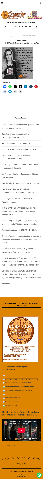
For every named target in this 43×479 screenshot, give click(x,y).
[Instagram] (12, 26)
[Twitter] (9, 26)
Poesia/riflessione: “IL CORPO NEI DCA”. (19, 230)
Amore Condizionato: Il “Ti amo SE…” (17, 143)
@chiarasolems (8, 445)
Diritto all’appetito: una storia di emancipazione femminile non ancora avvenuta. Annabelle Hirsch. (21, 239)
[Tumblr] (22, 26)
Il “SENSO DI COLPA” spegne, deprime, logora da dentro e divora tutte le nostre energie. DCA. (19, 211)
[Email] (30, 26)
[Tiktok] (37, 26)
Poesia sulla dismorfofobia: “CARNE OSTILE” (21, 183)
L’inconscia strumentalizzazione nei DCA (19, 149)
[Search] (41, 3)
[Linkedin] (19, 26)
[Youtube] (26, 26)
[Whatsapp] (33, 26)
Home (4, 36)
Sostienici (6, 284)
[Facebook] (5, 26)
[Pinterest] (16, 26)
